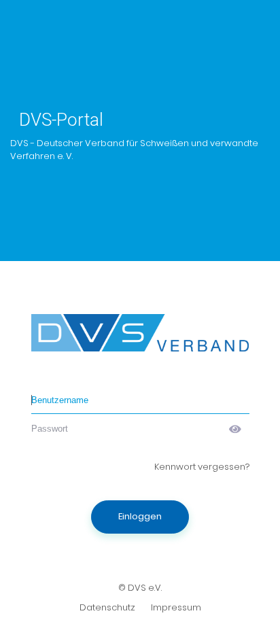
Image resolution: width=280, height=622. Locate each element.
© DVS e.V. (140, 587)
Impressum (176, 607)
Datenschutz (107, 607)
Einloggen (140, 516)
